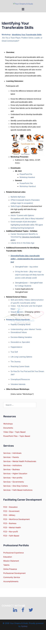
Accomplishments (10, 581)
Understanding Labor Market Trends (26, 329)
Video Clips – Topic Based (14, 432)
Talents (6, 565)
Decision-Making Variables (21, 337)
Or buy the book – (22, 272)
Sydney (24, 626)
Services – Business (11, 469)
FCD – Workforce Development (16, 519)
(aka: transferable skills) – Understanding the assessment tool (27, 259)
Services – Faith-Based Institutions (17, 490)
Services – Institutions (12, 465)
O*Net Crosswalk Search (21, 200)
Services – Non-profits (12, 478)
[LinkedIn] (15, 611)
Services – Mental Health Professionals (19, 461)
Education (7, 557)
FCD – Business (9, 523)
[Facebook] (23, 611)
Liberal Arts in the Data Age (22, 243)
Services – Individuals (12, 453)
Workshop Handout (27, 177)
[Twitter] (31, 611)
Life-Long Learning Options (21, 357)
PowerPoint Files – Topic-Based (16, 436)
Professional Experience (13, 553)
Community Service (11, 577)
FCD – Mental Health (12, 527)
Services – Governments (13, 482)
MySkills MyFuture (18, 197)
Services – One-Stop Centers (15, 486)
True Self (14, 352)
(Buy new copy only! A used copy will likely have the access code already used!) (29, 275)
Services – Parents (11, 457)
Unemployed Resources (20, 379)
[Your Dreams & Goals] (23, 4)
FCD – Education (10, 507)
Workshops (8, 424)
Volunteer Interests (18, 384)
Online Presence (10, 569)
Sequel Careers (17, 312)
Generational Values (19, 332)
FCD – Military (9, 515)
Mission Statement (11, 561)
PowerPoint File (26, 174)
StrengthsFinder (18, 256)
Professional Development (14, 573)
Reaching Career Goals (20, 366)
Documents (8, 428)
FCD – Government (11, 511)
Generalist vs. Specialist (20, 342)
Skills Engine (16, 206)
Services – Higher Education (15, 473)
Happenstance (16, 347)
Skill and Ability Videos (21, 300)
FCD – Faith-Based (11, 536)
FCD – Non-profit (10, 531)
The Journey (16, 362)
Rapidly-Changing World (20, 324)
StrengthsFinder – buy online (26, 267)
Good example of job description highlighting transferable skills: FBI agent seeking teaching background (27, 225)
